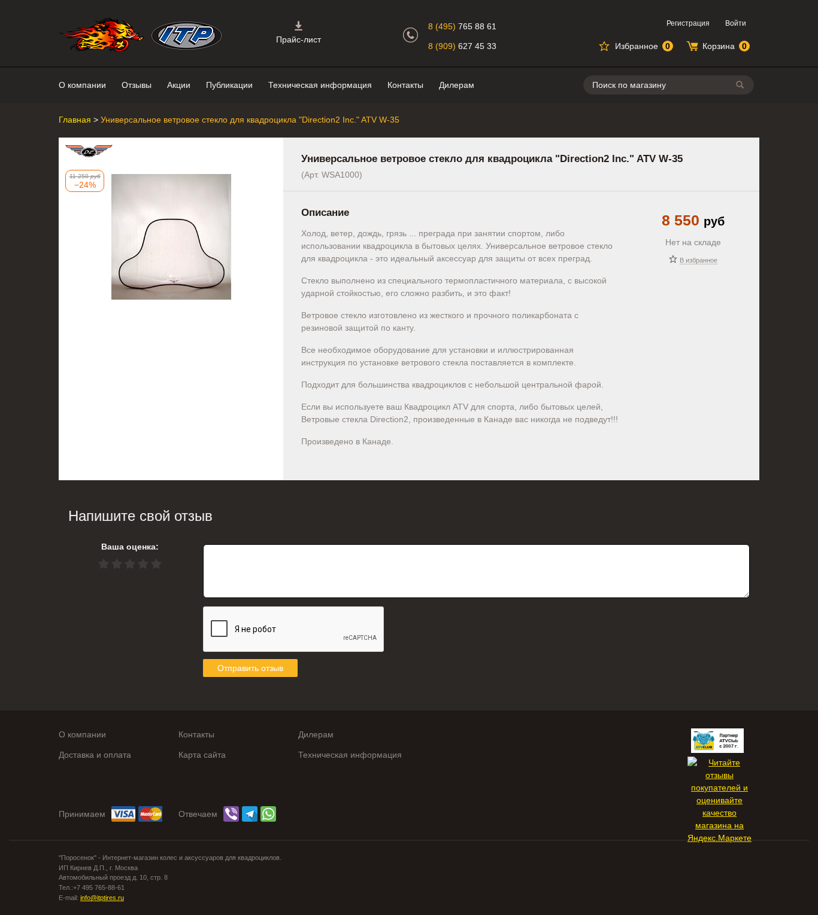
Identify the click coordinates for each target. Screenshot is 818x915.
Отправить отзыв (250, 668)
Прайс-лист (298, 39)
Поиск (742, 84)
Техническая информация (320, 85)
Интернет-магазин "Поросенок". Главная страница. (101, 35)
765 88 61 (462, 26)
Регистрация (688, 23)
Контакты (405, 85)
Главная (75, 119)
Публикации (229, 85)
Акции (178, 85)
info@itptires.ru (102, 897)
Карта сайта (202, 755)
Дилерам (456, 85)
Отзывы (137, 85)
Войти (735, 23)
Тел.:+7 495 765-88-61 (92, 887)
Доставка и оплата (95, 755)
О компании (82, 85)
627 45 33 (462, 46)
